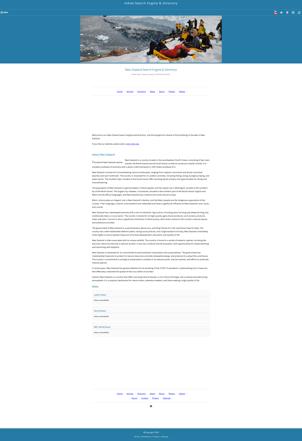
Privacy (155, 398)
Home (120, 91)
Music (162, 91)
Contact (144, 398)
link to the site (132, 144)
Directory (141, 91)
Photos (172, 91)
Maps (152, 91)
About (134, 398)
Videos (182, 91)
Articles (129, 91)
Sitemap (167, 398)
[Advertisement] (151, 114)
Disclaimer (146, 436)
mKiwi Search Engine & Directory (151, 3)
